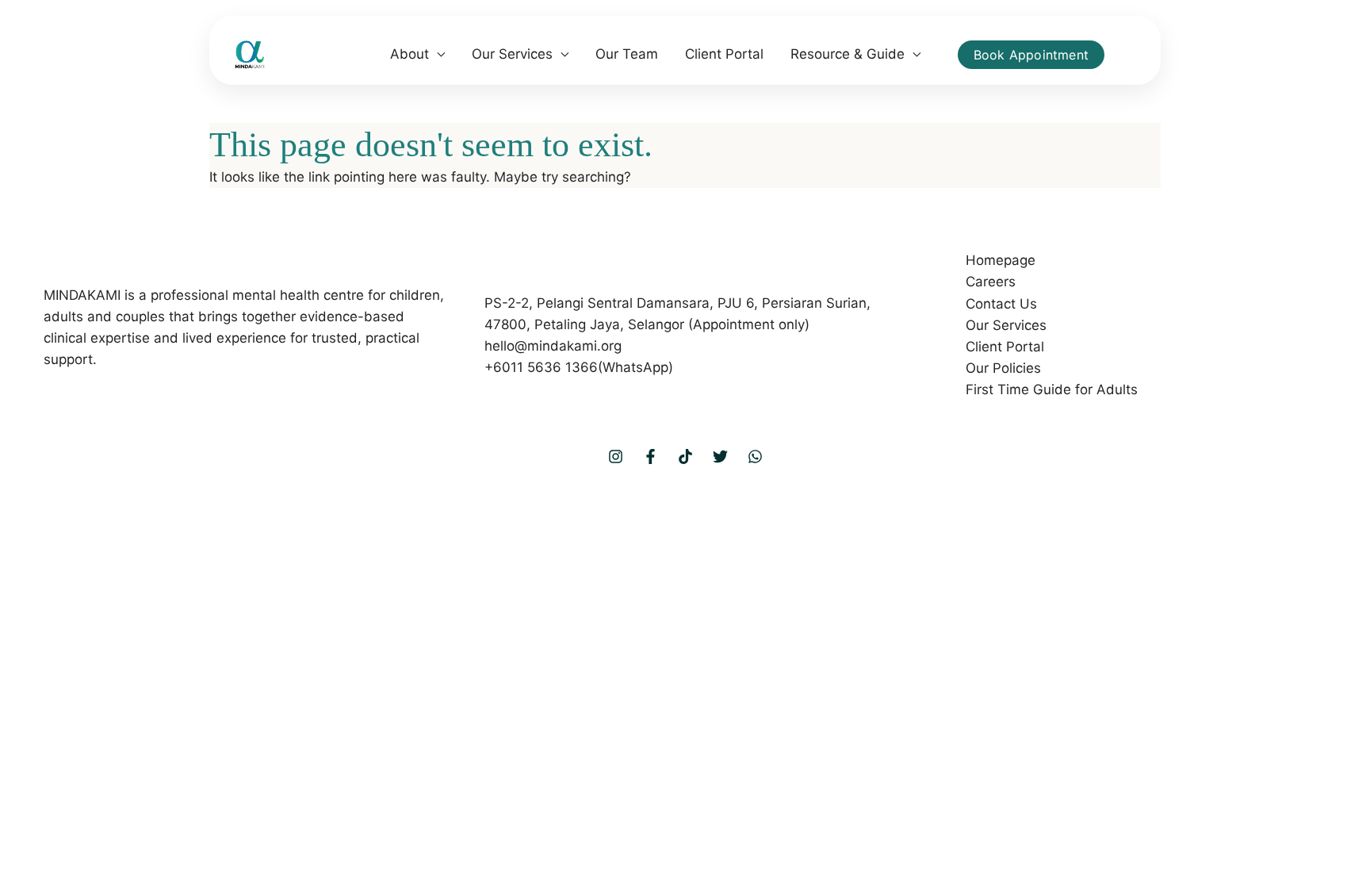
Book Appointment (1031, 55)
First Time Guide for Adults (1052, 389)
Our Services (512, 54)
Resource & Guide (847, 54)
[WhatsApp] (755, 456)
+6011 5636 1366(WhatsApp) (578, 367)
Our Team (626, 54)
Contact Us (1001, 304)
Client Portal (724, 54)
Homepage (1000, 260)
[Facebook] (650, 456)
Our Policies (1003, 368)
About (409, 54)
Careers (991, 282)
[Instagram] (615, 456)
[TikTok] (685, 456)
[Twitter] (720, 456)
